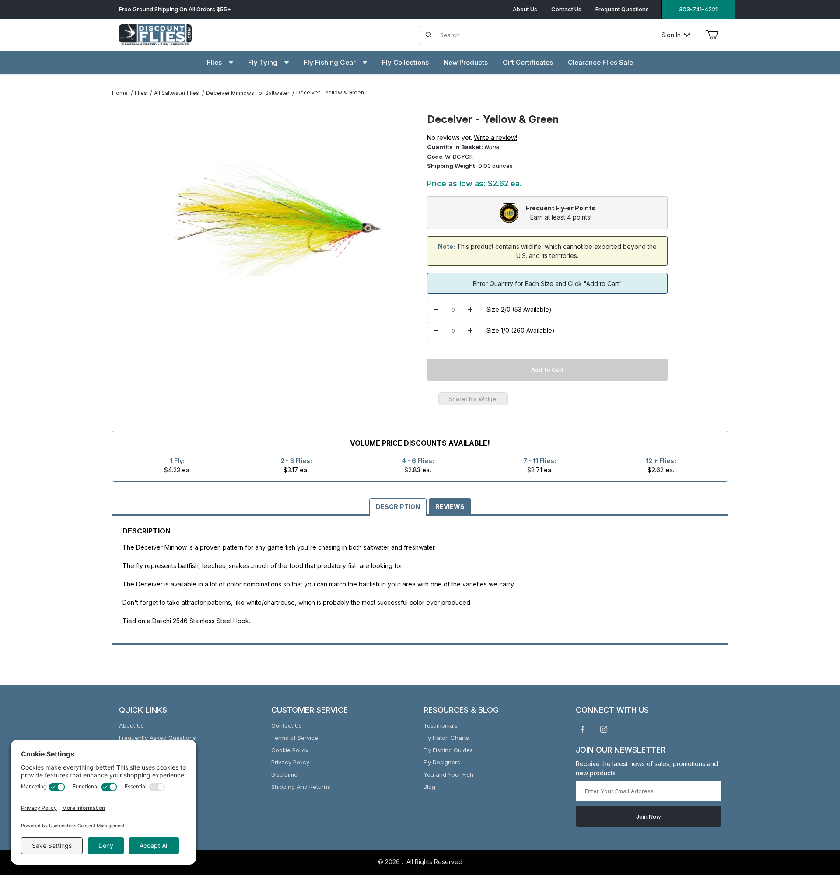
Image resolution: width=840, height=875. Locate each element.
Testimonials (441, 725)
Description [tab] (398, 506)
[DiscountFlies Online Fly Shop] (155, 34)
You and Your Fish (448, 774)
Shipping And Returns (300, 786)
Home (120, 93)
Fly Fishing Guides (448, 749)
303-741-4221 (698, 9)
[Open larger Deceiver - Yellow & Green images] (277, 218)
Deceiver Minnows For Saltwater (247, 93)
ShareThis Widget (473, 398)
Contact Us (566, 9)
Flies (141, 93)
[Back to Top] (813, 820)
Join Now (648, 816)
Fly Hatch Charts (446, 737)
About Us (525, 9)
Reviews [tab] (450, 506)
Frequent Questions (622, 9)
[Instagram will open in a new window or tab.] (603, 729)
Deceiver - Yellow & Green (330, 92)
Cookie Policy (289, 749)
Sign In (671, 34)
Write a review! (495, 137)
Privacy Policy (290, 762)
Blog (429, 786)
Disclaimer (285, 774)
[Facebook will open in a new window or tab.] (583, 729)
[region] (129, 214)
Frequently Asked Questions (157, 737)
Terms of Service (294, 737)
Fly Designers (442, 762)
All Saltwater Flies (176, 93)
